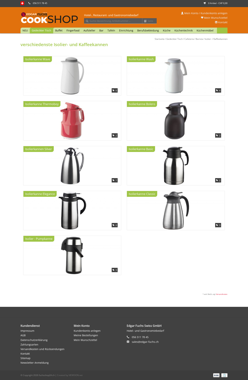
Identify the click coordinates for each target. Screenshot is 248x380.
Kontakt (222, 22)
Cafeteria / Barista (193, 38)
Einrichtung (126, 30)
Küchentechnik (183, 30)
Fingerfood (73, 30)
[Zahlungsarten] (216, 375)
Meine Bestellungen (86, 335)
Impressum (27, 330)
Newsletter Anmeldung (35, 362)
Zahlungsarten (29, 344)
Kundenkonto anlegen (87, 330)
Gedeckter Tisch (41, 30)
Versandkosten (221, 294)
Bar (101, 30)
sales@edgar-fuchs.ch (145, 342)
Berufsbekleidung (148, 30)
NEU (25, 30)
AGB (23, 335)
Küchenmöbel (205, 30)
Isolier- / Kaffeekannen (216, 38)
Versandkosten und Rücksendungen (42, 349)
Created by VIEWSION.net (70, 375)
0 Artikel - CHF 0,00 (217, 3)
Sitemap (26, 358)
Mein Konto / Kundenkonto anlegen (205, 13)
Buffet (58, 30)
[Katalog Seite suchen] (144, 21)
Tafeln (111, 30)
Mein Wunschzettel (215, 17)
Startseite (159, 38)
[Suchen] (86, 21)
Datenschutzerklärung (34, 340)
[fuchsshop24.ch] (124, 18)
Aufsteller (89, 30)
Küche (166, 30)
